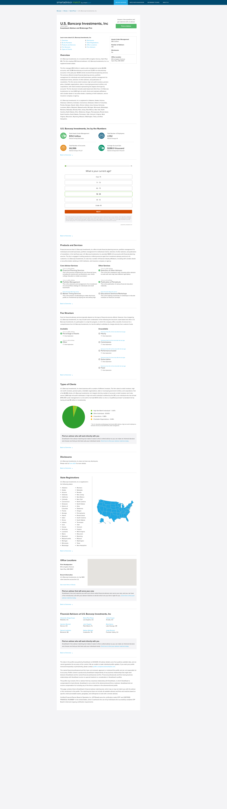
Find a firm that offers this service (71, 292)
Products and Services (69, 45)
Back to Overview (66, 155)
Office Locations (92, 45)
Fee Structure (66, 47)
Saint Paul (73, 11)
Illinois (65, 11)
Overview (65, 40)
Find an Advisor (126, 26)
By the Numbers (67, 43)
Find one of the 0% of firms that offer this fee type (113, 357)
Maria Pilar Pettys (88, 618)
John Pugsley (87, 624)
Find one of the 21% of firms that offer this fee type (113, 332)
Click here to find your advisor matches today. (115, 441)
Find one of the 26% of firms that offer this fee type (113, 349)
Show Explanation (68, 336)
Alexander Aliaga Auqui (67, 618)
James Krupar (110, 618)
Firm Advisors (91, 47)
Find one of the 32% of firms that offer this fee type (113, 366)
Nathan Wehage (88, 630)
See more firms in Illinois (67, 585)
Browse (59, 11)
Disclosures (90, 40)
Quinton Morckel (65, 624)
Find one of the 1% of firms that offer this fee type (113, 340)
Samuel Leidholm (65, 630)
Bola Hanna (109, 624)
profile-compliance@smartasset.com (104, 667)
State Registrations (92, 43)
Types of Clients (67, 49)
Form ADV (72, 463)
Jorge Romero (110, 630)
